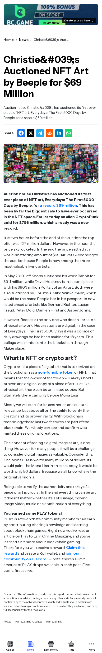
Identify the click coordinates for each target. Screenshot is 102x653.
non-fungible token (56, 372)
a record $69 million (58, 205)
